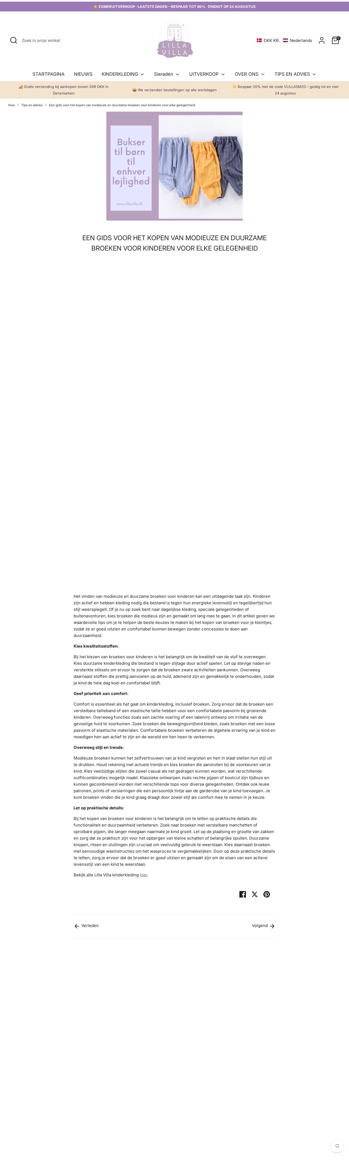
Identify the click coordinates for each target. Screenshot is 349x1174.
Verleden (89, 925)
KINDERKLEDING (121, 74)
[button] (284, 40)
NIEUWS (83, 74)
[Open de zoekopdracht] (13, 40)
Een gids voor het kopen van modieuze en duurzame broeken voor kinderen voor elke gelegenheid (122, 105)
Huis (11, 105)
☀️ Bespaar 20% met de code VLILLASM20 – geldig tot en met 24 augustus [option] (285, 89)
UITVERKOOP (204, 74)
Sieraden (164, 74)
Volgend (260, 925)
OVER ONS (247, 74)
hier (143, 874)
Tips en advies (32, 105)
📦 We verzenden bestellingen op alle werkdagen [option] (174, 90)
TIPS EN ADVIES (293, 74)
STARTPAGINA (48, 74)
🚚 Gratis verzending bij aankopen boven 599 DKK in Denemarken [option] (64, 89)
